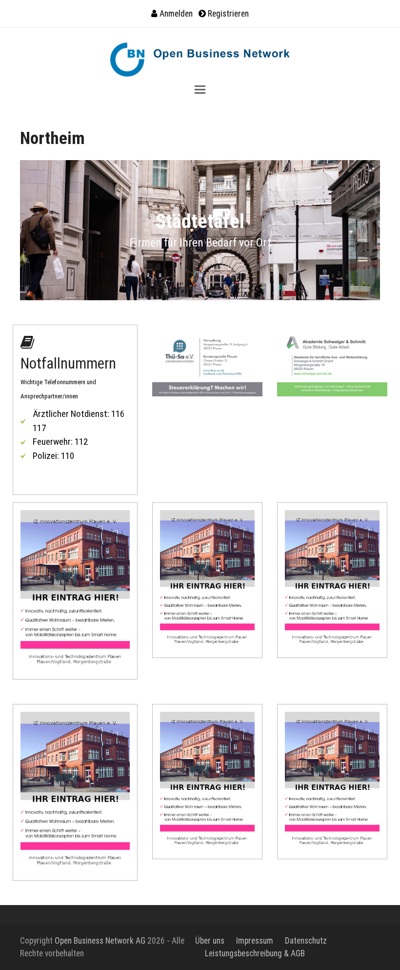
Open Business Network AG (100, 941)
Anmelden (176, 14)
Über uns (209, 941)
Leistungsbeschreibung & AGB (255, 953)
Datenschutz (306, 941)
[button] (200, 90)
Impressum (254, 941)
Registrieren (228, 14)
